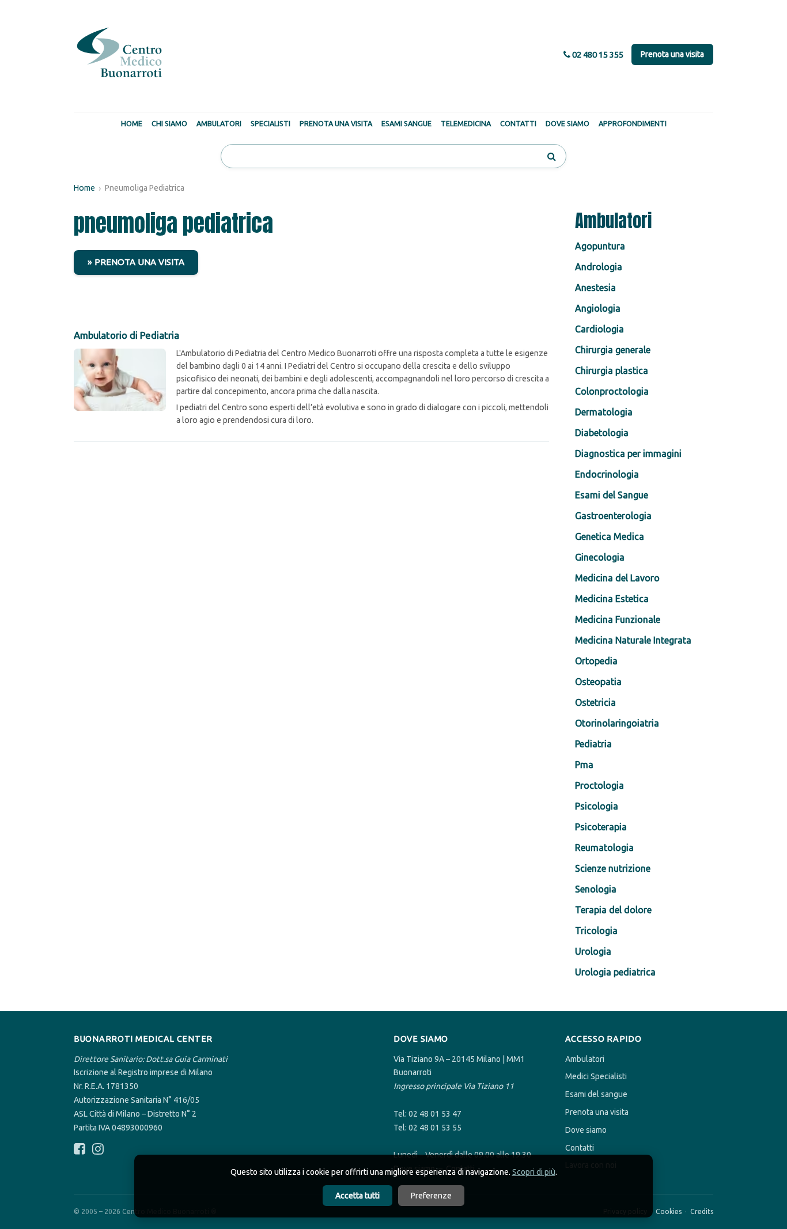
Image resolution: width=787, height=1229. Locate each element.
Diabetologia (602, 433)
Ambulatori (218, 123)
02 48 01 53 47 (434, 1113)
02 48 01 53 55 (434, 1127)
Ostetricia (595, 702)
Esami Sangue (406, 123)
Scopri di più (533, 1172)
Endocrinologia (607, 474)
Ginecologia (600, 557)
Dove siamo (586, 1130)
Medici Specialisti (596, 1076)
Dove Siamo (567, 123)
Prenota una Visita (336, 123)
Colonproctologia (612, 391)
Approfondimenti (633, 123)
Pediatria (593, 744)
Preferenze (431, 1195)
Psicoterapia (601, 827)
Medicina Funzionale (617, 619)
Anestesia (595, 287)
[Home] (120, 53)
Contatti (518, 123)
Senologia (595, 889)
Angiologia (597, 308)
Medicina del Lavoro (617, 578)
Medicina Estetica (612, 598)
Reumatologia (604, 847)
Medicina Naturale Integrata (633, 640)
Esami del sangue (596, 1094)
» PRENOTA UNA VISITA (136, 262)
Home (131, 123)
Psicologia (596, 806)
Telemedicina (466, 123)
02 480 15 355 (596, 54)
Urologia (593, 951)
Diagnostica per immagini (628, 453)
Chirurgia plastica (611, 370)
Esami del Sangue (611, 495)
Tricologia (596, 930)
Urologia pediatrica (615, 972)
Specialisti (270, 123)
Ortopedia (596, 661)
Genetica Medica (609, 536)
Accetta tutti (357, 1195)
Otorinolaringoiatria (617, 723)
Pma (584, 764)
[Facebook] (79, 1149)
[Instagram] (98, 1149)
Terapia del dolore (613, 910)
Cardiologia (599, 329)
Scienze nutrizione (612, 868)
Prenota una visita (672, 54)
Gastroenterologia (613, 515)
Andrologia (598, 267)
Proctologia (599, 785)
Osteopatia (598, 681)
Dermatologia (604, 412)
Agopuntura (600, 246)
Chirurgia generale (612, 350)
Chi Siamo (169, 123)
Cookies (669, 1211)
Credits (701, 1211)
